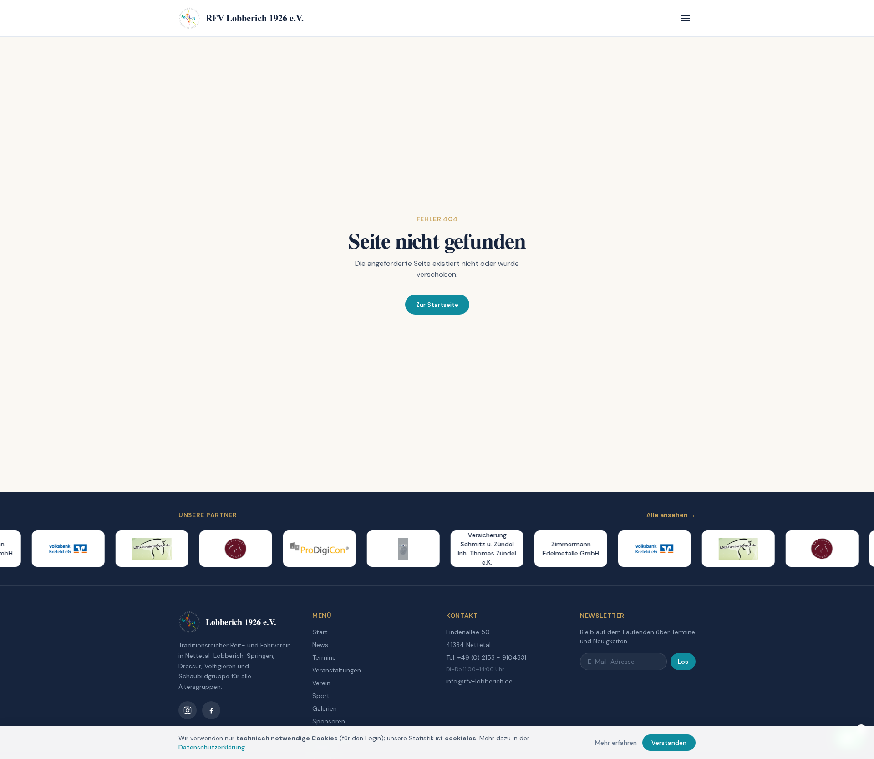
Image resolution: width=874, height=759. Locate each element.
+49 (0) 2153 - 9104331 (491, 657)
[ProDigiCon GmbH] (311, 548)
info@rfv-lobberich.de (479, 681)
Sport (321, 696)
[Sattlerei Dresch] (228, 548)
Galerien (324, 708)
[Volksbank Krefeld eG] (60, 548)
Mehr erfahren (616, 743)
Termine (324, 657)
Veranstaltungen (336, 670)
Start (320, 632)
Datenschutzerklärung (211, 747)
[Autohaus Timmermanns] (395, 548)
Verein (321, 683)
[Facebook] (211, 710)
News (320, 645)
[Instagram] (187, 710)
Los (683, 661)
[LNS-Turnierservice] (144, 548)
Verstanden (668, 743)
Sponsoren (328, 721)
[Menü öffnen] (686, 18)
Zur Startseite (437, 305)
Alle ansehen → (671, 515)
